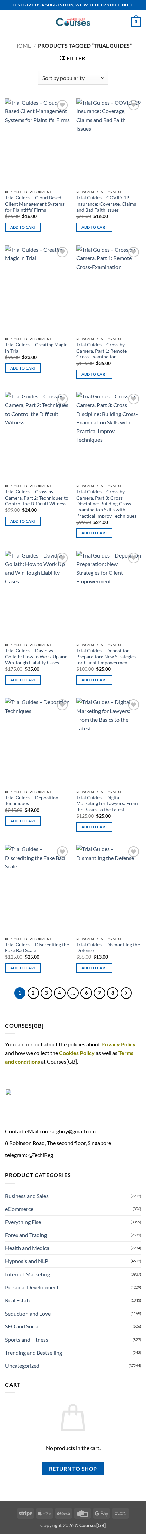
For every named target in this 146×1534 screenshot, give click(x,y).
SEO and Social (22, 1326)
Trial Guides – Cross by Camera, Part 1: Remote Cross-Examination (101, 350)
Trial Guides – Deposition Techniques (31, 800)
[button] (9, 22)
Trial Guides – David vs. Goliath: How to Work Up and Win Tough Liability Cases (36, 656)
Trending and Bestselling (33, 1352)
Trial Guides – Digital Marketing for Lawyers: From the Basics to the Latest (107, 803)
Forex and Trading (26, 1235)
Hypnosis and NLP (26, 1261)
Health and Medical (28, 1248)
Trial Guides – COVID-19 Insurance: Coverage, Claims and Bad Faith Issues (106, 203)
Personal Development (32, 1287)
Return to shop (73, 1469)
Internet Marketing (27, 1274)
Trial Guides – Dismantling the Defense (108, 947)
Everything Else (23, 1222)
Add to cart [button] (23, 227)
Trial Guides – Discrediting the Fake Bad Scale (37, 947)
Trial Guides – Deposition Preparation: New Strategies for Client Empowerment (106, 656)
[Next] (126, 993)
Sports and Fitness (26, 1339)
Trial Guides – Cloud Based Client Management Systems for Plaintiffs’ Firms (35, 203)
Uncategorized (22, 1365)
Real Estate (18, 1300)
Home (22, 45)
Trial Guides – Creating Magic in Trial (36, 348)
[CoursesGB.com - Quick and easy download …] (73, 22)
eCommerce (19, 1208)
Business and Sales (27, 1196)
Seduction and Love (28, 1313)
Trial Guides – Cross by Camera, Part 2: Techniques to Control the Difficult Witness (36, 497)
